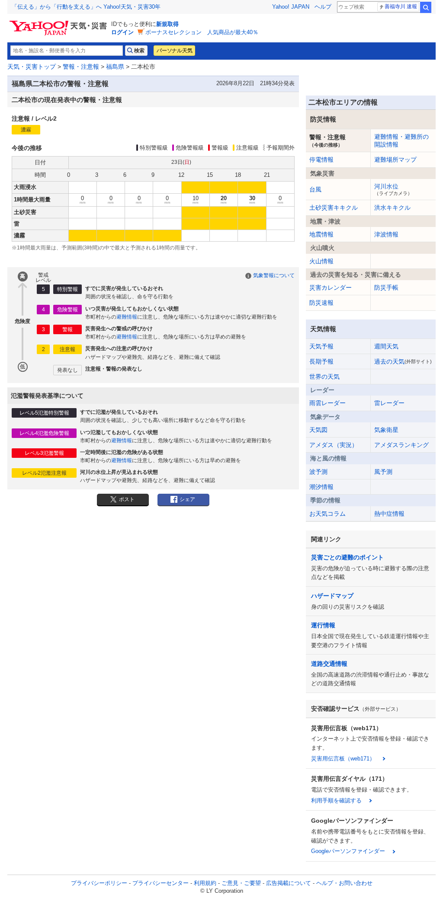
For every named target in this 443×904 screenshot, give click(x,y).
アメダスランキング (401, 444)
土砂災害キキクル (333, 207)
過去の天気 (403, 361)
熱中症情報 (389, 513)
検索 (425, 7)
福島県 (115, 66)
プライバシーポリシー (99, 883)
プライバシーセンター (160, 883)
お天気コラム (327, 513)
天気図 (318, 429)
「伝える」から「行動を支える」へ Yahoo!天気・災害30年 (86, 6)
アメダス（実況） (333, 444)
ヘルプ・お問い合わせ (344, 883)
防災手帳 (386, 287)
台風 (315, 189)
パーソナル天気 (174, 51)
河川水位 (393, 189)
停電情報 (321, 159)
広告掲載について (288, 883)
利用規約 (205, 883)
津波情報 (386, 234)
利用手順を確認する (336, 800)
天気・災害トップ (31, 66)
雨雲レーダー (327, 402)
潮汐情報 (321, 486)
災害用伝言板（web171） (343, 758)
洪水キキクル (392, 207)
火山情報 (321, 261)
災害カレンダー (330, 287)
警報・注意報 (81, 66)
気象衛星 (386, 429)
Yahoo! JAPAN (290, 6)
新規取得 (167, 24)
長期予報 (321, 361)
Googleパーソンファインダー (348, 851)
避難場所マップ (395, 159)
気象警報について (274, 275)
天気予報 (321, 346)
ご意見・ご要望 (241, 883)
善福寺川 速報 (401, 6)
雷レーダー (389, 402)
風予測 (383, 471)
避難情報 (126, 317)
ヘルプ (323, 6)
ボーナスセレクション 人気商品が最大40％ (201, 32)
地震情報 (321, 234)
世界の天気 (324, 376)
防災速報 (321, 302)
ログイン (122, 32)
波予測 (318, 471)
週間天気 (386, 346)
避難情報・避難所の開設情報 (401, 140)
